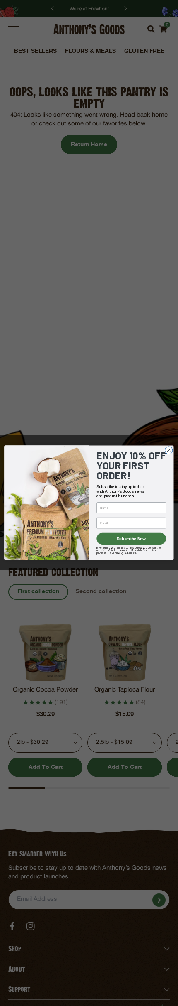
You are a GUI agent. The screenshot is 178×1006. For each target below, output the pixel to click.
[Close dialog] (169, 450)
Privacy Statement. (126, 552)
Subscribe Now (131, 539)
